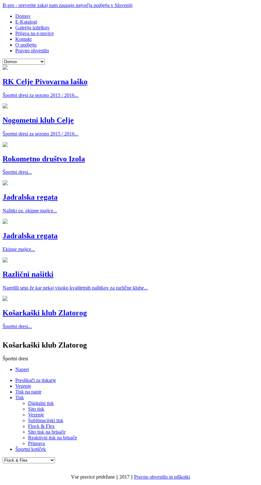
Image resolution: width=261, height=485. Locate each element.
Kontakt (23, 39)
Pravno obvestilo (32, 50)
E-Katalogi (26, 22)
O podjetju (26, 45)
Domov (23, 16)
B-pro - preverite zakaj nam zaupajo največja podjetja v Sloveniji (67, 5)
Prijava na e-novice (34, 33)
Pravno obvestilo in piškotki (162, 477)
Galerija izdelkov (32, 27)
